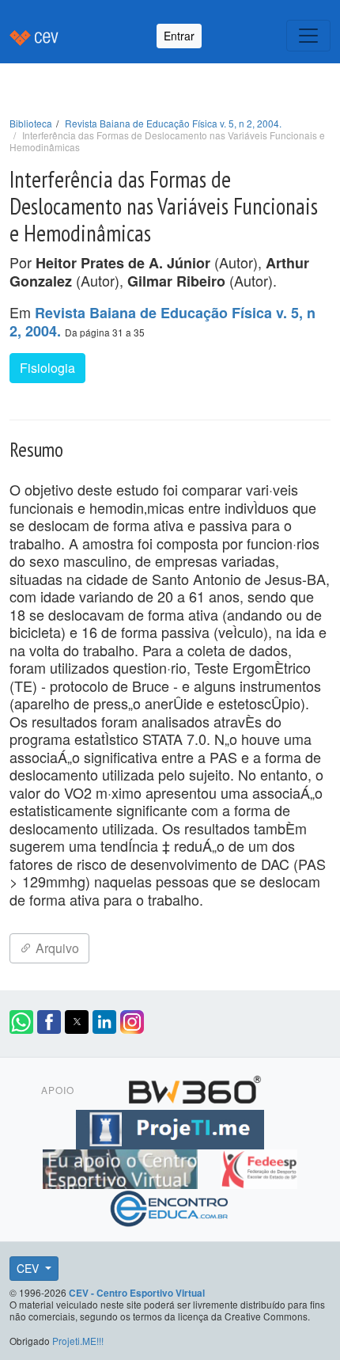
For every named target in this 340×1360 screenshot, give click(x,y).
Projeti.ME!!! (78, 1340)
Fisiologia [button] (47, 368)
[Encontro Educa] (170, 1205)
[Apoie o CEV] (122, 1166)
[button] (21, 1022)
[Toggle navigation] (308, 35)
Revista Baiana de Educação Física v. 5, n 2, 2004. (173, 123)
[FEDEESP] (258, 1166)
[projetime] (170, 1126)
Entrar (179, 36)
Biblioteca (30, 123)
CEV (29, 1268)
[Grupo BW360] (194, 1087)
